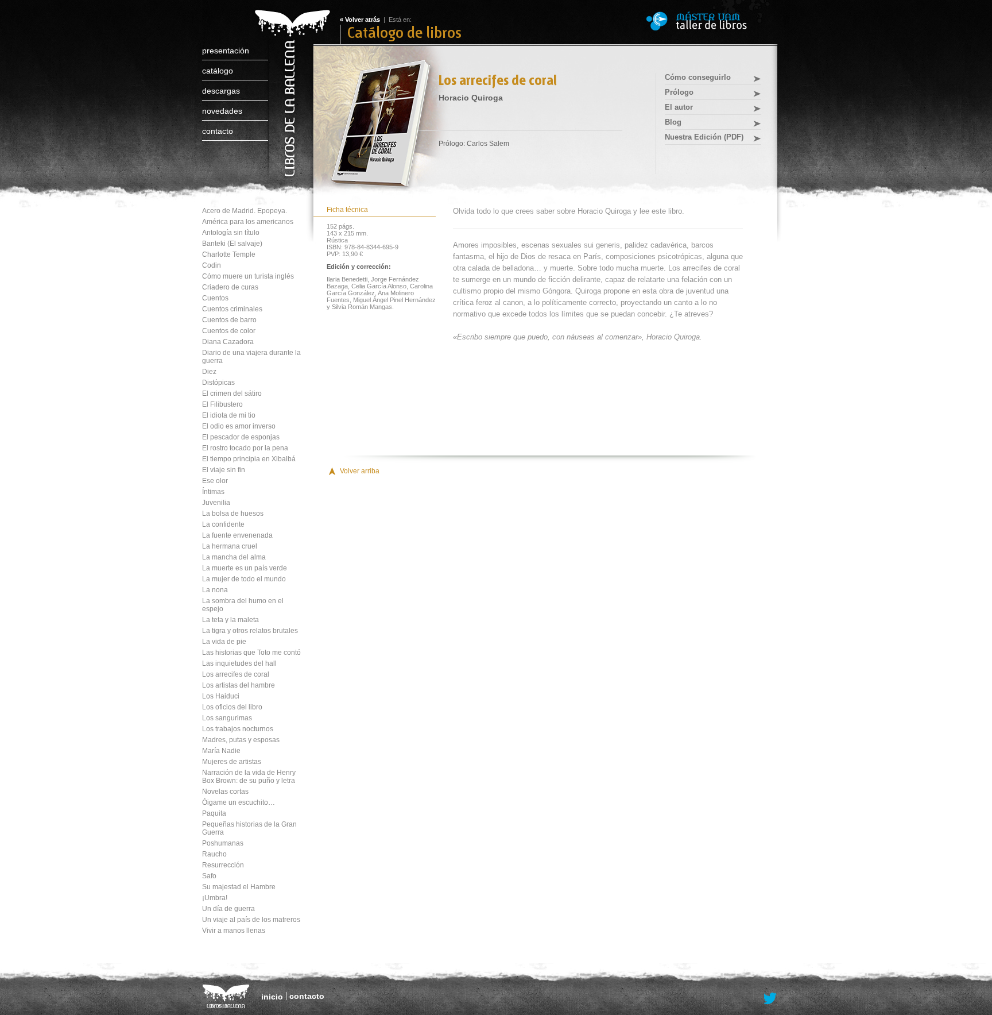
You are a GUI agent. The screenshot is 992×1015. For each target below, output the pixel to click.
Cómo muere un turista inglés (248, 276)
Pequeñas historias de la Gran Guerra (249, 828)
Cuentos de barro (229, 320)
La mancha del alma (234, 557)
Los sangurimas (227, 718)
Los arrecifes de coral (235, 674)
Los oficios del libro (232, 707)
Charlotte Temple (228, 254)
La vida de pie (224, 642)
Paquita (214, 813)
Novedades (222, 110)
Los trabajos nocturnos (237, 729)
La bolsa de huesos (233, 514)
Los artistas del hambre (238, 685)
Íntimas (213, 492)
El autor (679, 107)
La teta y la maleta (230, 620)
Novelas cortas (225, 792)
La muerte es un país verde (244, 568)
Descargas (221, 90)
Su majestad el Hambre (239, 887)
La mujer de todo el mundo (244, 579)
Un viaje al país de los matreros (251, 920)
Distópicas (218, 383)
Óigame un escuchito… (238, 802)
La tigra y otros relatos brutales (250, 631)
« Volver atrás (360, 19)
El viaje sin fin (223, 470)
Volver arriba (359, 471)
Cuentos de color (228, 331)
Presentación (225, 50)
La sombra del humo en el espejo (243, 605)
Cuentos (215, 298)
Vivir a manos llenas (233, 931)
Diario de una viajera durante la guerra (251, 357)
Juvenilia (216, 503)
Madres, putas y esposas (241, 740)
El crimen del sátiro (232, 393)
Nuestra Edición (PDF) (704, 137)
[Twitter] (770, 998)
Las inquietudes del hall (239, 663)
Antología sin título (230, 233)
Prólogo (679, 92)
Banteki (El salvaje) (232, 244)
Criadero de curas (230, 287)
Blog (673, 122)
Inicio (272, 996)
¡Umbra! (214, 898)
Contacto (217, 131)
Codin (211, 265)
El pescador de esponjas (241, 437)
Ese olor (215, 481)
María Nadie (221, 751)
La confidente (223, 524)
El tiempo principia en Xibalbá (249, 459)
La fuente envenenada (237, 535)
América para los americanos (247, 222)
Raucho (214, 854)
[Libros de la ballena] (290, 82)
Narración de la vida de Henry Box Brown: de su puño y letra (249, 777)
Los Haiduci (220, 696)
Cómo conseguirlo (698, 77)
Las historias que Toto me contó (251, 653)
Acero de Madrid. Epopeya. (244, 211)
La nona (215, 590)
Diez (209, 372)
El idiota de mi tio (228, 415)
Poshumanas (222, 843)
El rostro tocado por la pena (245, 448)
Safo (209, 876)
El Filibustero (222, 404)
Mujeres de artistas (231, 762)
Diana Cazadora (228, 342)
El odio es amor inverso (239, 426)
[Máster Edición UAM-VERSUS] (712, 20)
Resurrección (223, 865)
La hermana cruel (229, 546)
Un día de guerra (228, 909)
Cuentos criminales (232, 309)
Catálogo (217, 70)
